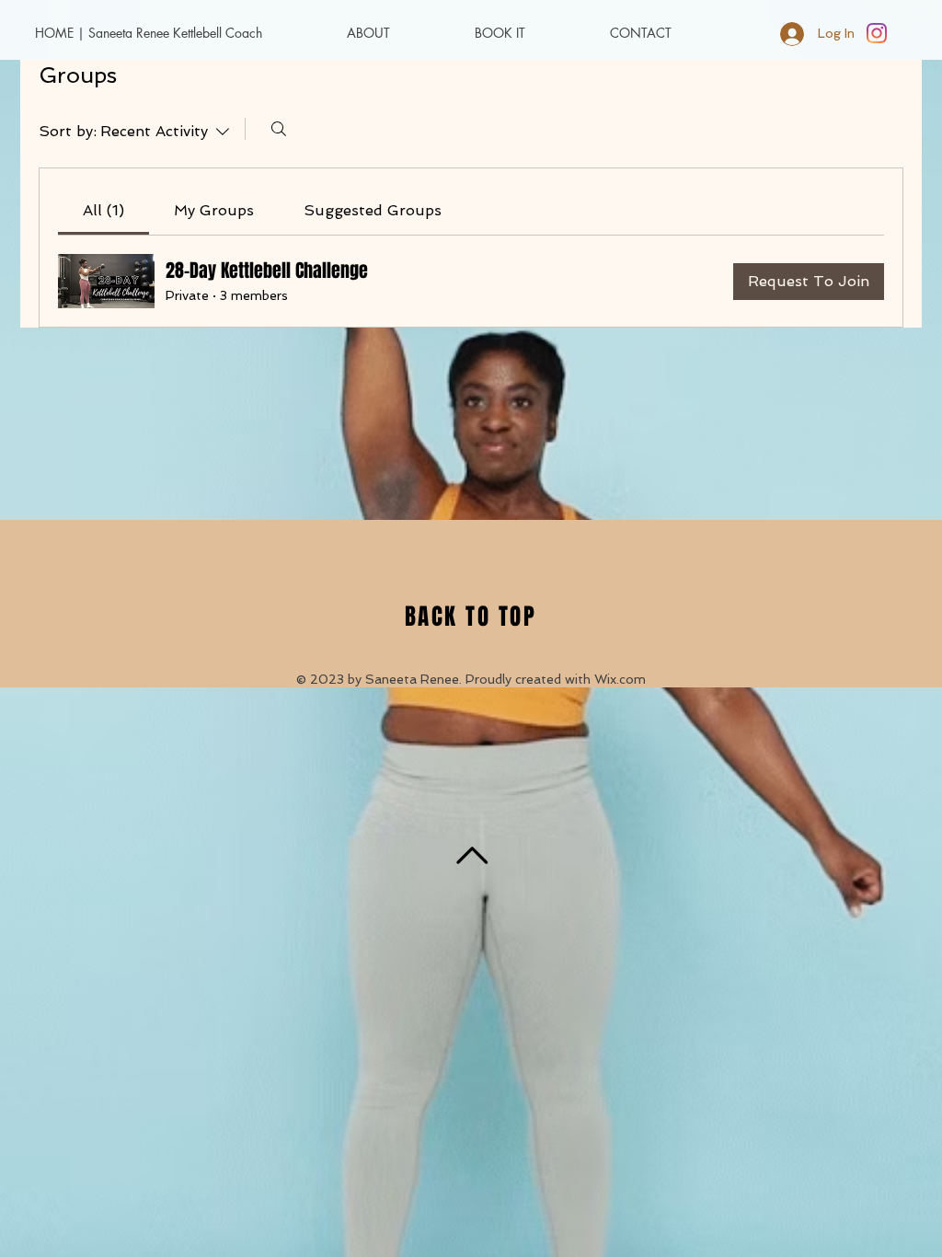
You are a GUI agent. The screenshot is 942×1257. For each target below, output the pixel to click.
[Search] (279, 129)
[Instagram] (877, 33)
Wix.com (620, 679)
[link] (103, 210)
